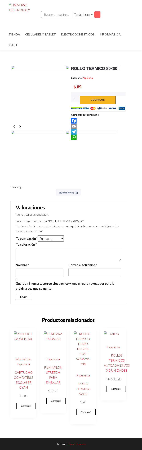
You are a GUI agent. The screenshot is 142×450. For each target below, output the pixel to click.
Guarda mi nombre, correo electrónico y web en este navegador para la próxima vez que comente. (65, 286)
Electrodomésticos (78, 34)
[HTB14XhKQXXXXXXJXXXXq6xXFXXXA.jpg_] (93, 87)
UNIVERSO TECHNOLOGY (24, 17)
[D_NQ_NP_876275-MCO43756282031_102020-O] (38, 94)
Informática (110, 34)
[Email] (98, 126)
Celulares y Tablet (40, 34)
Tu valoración (26, 244)
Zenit (13, 45)
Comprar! (26, 405)
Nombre (22, 265)
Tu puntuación (27, 238)
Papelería (23, 364)
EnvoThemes (77, 444)
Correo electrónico (82, 265)
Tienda (14, 34)
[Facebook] (98, 120)
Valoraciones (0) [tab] (68, 192)
